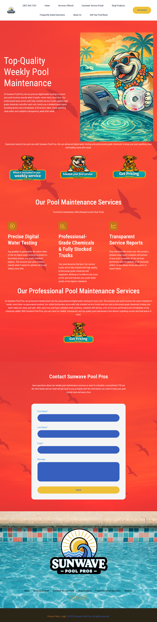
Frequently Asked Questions (52, 15)
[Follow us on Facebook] (72, 597)
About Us (77, 15)
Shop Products (118, 5)
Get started (142, 10)
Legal (63, 616)
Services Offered (65, 5)
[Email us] (84, 597)
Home (47, 5)
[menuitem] (30, 5)
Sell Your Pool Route (99, 15)
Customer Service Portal (92, 5)
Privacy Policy (53, 616)
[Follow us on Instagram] (78, 597)
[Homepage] (11, 10)
